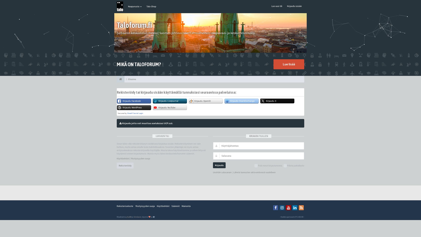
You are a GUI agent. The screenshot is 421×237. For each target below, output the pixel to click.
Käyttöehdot (123, 158)
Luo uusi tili (277, 6)
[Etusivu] (120, 79)
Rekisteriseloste (125, 206)
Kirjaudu (219, 165)
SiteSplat (137, 217)
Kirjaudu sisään (294, 6)
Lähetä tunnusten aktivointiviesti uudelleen (255, 172)
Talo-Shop (151, 6)
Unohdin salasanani (222, 172)
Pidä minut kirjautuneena (270, 165)
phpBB (128, 217)
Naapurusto (134, 6)
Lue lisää (289, 64)
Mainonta (186, 206)
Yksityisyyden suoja (140, 158)
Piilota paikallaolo (295, 165)
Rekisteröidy (125, 165)
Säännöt (176, 206)
